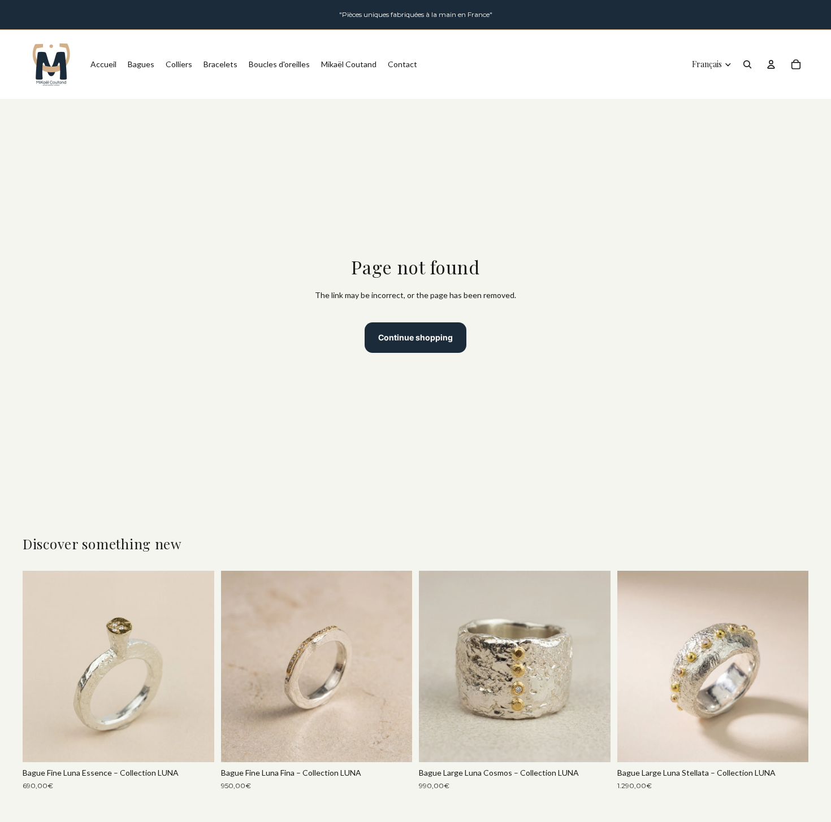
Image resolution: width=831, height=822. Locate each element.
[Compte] (771, 64)
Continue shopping (415, 337)
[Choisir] (197, 745)
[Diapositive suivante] (197, 666)
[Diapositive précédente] (40, 666)
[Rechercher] (747, 64)
